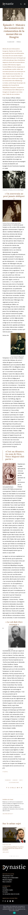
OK (14, 912)
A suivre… (5, 771)
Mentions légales (7, 880)
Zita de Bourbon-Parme (14, 782)
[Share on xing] (19, 787)
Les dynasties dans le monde (11, 894)
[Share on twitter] (8, 787)
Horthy (21, 780)
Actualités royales (8, 890)
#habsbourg (8, 780)
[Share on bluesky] (18, 787)
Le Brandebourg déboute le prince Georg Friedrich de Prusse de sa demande (13, 848)
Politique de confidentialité (10, 877)
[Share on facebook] (6, 787)
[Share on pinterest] (12, 787)
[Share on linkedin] (14, 787)
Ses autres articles (7, 813)
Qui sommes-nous (8, 875)
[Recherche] (20, 4)
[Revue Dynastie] (8, 4)
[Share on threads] (10, 787)
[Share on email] (21, 787)
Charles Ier (15, 780)
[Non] (26, 909)
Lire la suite (6, 852)
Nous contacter (7, 882)
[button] (24, 4)
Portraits (5, 892)
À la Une (5, 888)
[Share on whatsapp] (16, 787)
